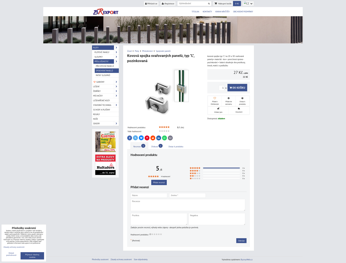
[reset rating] (150, 234)
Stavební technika (102, 105)
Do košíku (238, 87)
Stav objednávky (141, 259)
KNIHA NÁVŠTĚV (222, 11)
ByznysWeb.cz (247, 259)
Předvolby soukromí (100, 259)
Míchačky (98, 95)
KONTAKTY (207, 11)
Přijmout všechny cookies (32, 255)
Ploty (96, 47)
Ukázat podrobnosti (11, 254)
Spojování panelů (104, 70)
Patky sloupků (103, 75)
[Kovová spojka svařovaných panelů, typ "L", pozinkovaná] (166, 93)
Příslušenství (101, 61)
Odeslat (241, 240)
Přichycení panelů (105, 66)
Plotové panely (101, 52)
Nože (95, 118)
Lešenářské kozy (101, 100)
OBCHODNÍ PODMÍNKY (243, 11)
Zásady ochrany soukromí (121, 259)
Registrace (169, 3)
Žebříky (97, 91)
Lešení (96, 86)
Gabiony (100, 81)
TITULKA (195, 11)
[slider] (164, 127)
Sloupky (98, 56)
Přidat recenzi (159, 182)
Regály (96, 114)
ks (226, 88)
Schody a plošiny (101, 109)
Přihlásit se (152, 3)
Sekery (96, 123)
